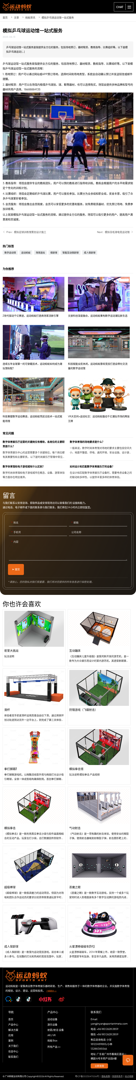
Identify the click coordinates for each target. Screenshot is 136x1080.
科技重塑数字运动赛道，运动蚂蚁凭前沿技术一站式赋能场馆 (35, 400)
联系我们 (13, 1056)
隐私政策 (105, 1076)
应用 (10, 1035)
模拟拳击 (34, 815)
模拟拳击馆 (99, 756)
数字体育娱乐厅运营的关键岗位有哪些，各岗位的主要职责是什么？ (34, 449)
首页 (5, 17)
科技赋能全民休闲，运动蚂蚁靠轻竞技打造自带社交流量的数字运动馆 (100, 347)
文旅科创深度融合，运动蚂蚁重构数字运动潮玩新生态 (100, 297)
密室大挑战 (34, 637)
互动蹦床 (99, 637)
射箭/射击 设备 (55, 1029)
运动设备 (52, 1019)
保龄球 (54, 252)
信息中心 (13, 1051)
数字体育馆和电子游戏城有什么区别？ (34, 472)
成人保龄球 (89, 252)
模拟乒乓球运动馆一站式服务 (58, 17)
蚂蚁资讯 (30, 17)
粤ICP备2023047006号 (87, 1076)
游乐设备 (52, 1024)
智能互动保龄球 (70, 252)
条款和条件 (117, 1076)
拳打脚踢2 (34, 756)
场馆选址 (40, 252)
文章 (16, 17)
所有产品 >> (54, 1046)
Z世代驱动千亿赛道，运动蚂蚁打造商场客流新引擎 (35, 297)
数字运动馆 (10, 252)
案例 (10, 1040)
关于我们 (13, 1045)
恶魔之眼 (99, 874)
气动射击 (99, 815)
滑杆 (34, 697)
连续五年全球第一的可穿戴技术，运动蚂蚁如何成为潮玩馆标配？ (35, 347)
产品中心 (13, 1024)
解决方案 (13, 1029)
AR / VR (51, 1035)
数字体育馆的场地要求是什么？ (101, 449)
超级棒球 (34, 874)
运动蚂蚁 (26, 252)
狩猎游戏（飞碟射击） (99, 697)
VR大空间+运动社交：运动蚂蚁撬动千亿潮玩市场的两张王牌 (100, 400)
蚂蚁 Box (52, 1040)
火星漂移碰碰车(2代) (99, 933)
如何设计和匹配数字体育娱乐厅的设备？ (101, 472)
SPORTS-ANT (17, 6)
